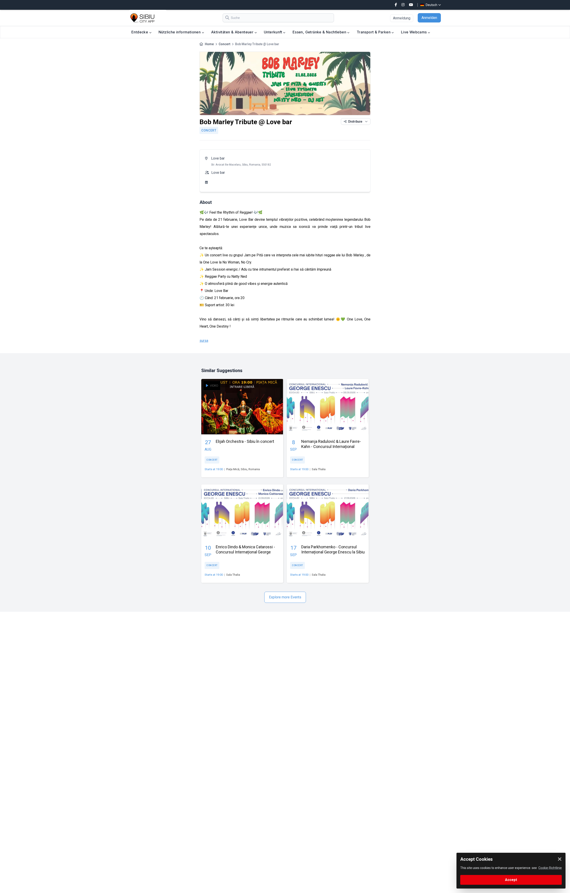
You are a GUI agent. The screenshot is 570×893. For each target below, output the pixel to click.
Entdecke (140, 32)
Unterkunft (273, 32)
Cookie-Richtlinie (550, 868)
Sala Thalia (319, 469)
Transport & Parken (374, 32)
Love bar (218, 158)
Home (209, 44)
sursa (204, 340)
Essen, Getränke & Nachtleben (320, 32)
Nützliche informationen (180, 32)
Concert (224, 44)
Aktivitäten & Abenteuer (232, 32)
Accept (511, 880)
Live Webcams (414, 32)
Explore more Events (285, 597)
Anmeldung (401, 18)
